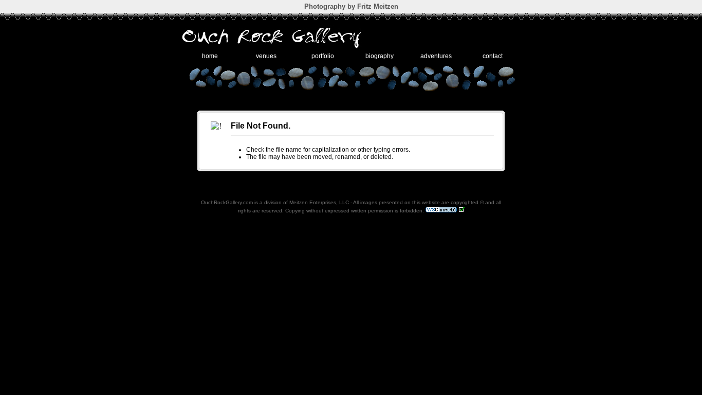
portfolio (322, 56)
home (210, 56)
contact (493, 56)
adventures (436, 56)
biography (379, 56)
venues (266, 56)
